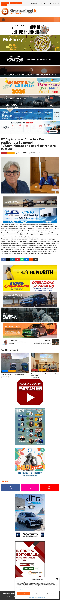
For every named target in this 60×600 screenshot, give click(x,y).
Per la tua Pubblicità (15, 3)
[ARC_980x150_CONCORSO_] (30, 29)
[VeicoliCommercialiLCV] (30, 58)
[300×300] (30, 462)
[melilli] (30, 426)
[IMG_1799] (30, 286)
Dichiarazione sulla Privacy (40, 597)
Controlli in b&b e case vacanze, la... (41, 373)
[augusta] (30, 86)
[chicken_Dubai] (30, 43)
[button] (57, 579)
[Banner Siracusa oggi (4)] (30, 101)
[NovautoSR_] (30, 516)
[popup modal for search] (56, 19)
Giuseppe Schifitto (22, 152)
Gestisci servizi (20, 589)
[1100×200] (30, 71)
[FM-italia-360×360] (30, 392)
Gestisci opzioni (51, 593)
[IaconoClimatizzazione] (30, 215)
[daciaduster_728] (30, 202)
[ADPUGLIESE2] (30, 330)
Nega (37, 593)
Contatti (4, 5)
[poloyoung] (30, 299)
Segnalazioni (5, 3)
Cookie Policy (31, 597)
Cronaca (35, 369)
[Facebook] (39, 3)
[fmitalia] (30, 114)
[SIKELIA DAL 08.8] (30, 127)
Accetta (23, 593)
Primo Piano (42, 369)
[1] (30, 563)
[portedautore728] (30, 272)
